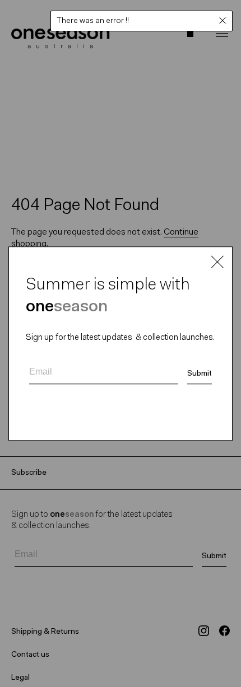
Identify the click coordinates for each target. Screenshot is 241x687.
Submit (199, 374)
